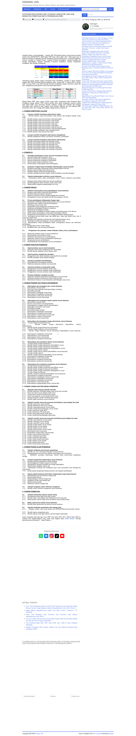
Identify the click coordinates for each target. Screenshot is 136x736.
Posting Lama (75, 696)
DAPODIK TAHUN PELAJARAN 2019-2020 (56, 19)
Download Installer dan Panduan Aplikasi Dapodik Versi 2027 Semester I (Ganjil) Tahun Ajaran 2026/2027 (97, 48)
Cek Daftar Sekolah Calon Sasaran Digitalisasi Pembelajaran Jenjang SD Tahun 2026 (96, 100)
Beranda (27, 9)
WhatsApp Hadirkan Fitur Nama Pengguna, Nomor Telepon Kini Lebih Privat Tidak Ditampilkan (97, 39)
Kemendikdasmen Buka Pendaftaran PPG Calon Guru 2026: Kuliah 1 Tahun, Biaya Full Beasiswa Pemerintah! (97, 77)
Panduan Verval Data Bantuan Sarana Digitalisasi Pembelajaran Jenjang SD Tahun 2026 (97, 103)
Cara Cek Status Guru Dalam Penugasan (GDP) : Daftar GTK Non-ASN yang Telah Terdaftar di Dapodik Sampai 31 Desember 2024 (97, 43)
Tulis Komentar (38, 19)
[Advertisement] (51, 38)
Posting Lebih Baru (29, 696)
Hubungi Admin (63, 9)
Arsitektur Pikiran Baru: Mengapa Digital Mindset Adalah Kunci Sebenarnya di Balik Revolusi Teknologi (97, 92)
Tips (45, 9)
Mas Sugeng (97, 733)
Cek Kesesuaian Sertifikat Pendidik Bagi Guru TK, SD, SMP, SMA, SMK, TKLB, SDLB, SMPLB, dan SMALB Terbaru (97, 107)
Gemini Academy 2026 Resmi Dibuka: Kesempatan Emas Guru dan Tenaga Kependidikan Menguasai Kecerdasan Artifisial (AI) (97, 72)
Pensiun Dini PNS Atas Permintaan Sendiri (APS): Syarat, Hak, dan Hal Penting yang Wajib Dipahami (97, 82)
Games (52, 9)
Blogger (111, 733)
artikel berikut (69, 518)
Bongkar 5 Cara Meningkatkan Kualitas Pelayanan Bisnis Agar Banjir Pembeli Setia (97, 85)
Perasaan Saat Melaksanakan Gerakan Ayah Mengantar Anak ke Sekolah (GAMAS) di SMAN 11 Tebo (97, 67)
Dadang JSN (30, 2)
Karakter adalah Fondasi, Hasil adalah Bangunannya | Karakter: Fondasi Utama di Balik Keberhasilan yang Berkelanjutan (97, 62)
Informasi (37, 9)
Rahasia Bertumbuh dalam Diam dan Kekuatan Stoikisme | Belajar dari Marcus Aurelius (96, 58)
